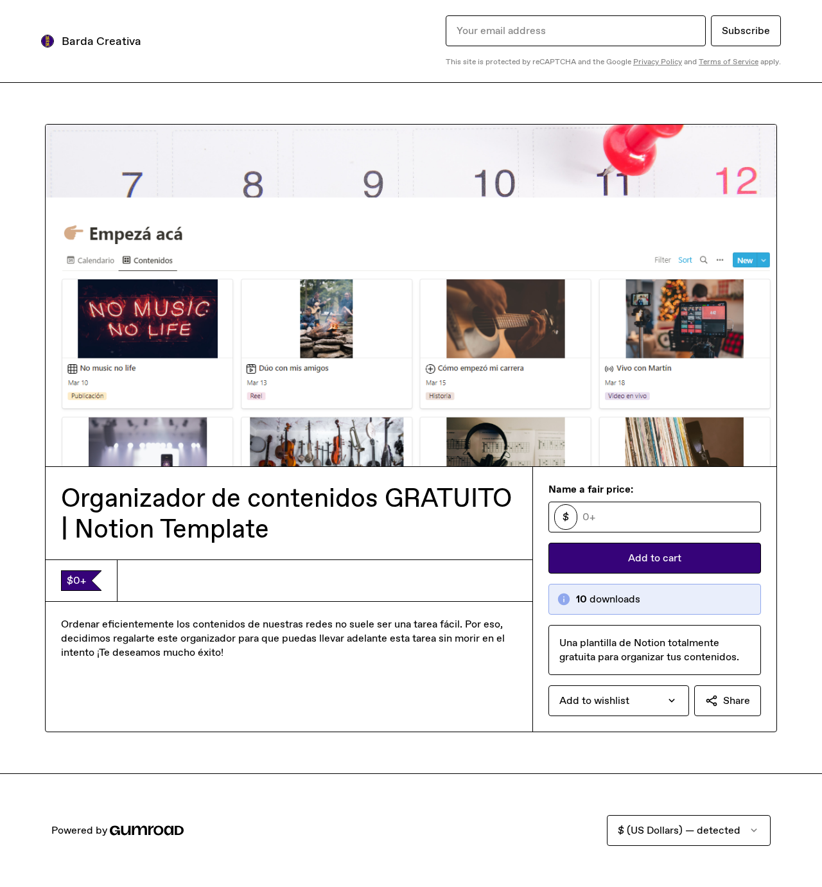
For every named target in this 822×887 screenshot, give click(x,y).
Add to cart (654, 558)
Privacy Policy (657, 61)
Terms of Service (728, 61)
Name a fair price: (590, 489)
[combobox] (618, 700)
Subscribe (746, 30)
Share (736, 700)
